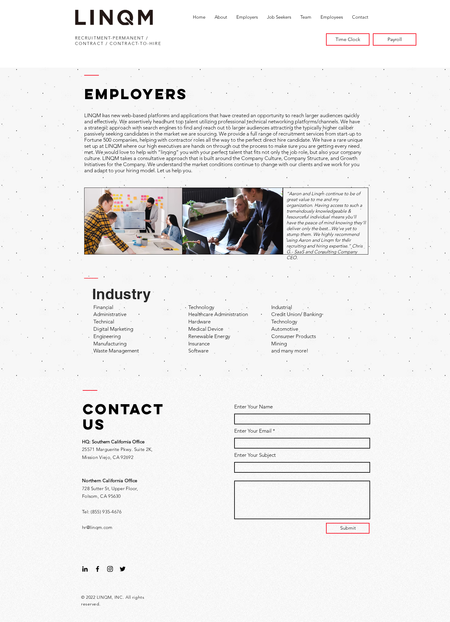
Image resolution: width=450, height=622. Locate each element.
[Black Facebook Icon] (97, 569)
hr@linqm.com (97, 527)
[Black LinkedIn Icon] (85, 569)
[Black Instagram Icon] (110, 569)
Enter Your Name (253, 406)
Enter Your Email (253, 431)
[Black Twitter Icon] (122, 569)
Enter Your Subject (255, 455)
